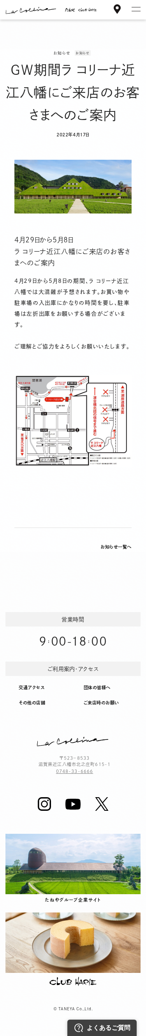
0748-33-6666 (74, 771)
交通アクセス (31, 687)
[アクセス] (117, 10)
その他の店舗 (32, 703)
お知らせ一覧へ (116, 547)
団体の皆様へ (97, 687)
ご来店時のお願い (101, 703)
